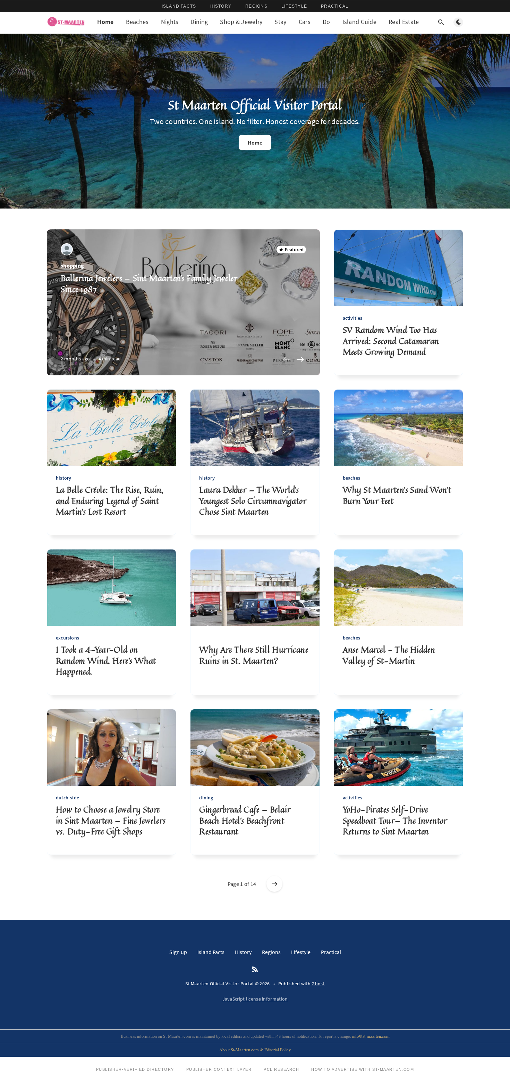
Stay (280, 22)
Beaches (137, 22)
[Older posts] (274, 884)
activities (353, 318)
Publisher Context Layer (219, 1069)
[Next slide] (300, 359)
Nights (170, 22)
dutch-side (67, 797)
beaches (351, 478)
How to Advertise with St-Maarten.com (362, 1069)
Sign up (178, 951)
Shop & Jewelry (241, 22)
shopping (72, 265)
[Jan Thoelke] (67, 249)
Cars (305, 22)
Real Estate (404, 22)
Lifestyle (294, 6)
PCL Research (281, 1069)
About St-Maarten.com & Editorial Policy (255, 1050)
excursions (67, 638)
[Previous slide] (287, 359)
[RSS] (255, 970)
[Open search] (441, 22)
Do (326, 22)
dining (206, 797)
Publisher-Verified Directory (135, 1069)
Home (105, 22)
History (221, 6)
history (63, 478)
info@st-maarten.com (371, 1036)
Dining (199, 22)
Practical (334, 6)
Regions (256, 6)
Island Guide (359, 22)
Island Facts (179, 6)
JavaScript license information (255, 999)
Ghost (318, 983)
